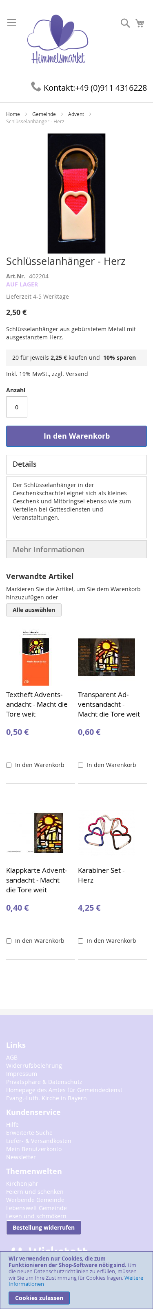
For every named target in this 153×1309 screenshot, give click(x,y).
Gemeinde (44, 114)
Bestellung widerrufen (44, 1227)
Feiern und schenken (35, 1191)
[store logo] (57, 39)
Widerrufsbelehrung (34, 1065)
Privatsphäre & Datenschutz (44, 1082)
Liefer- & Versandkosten (38, 1141)
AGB (12, 1057)
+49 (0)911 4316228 (95, 87)
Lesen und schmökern (36, 1216)
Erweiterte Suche (29, 1132)
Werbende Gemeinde (35, 1200)
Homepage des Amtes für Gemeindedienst (64, 1090)
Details (25, 464)
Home (13, 114)
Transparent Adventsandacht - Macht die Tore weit (109, 704)
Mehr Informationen (48, 549)
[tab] (76, 464)
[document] (76, 1280)
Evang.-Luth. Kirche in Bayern (46, 1098)
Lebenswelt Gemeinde (36, 1208)
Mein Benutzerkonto (34, 1149)
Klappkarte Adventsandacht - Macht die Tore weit (36, 879)
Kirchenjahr (22, 1183)
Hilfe (12, 1124)
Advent (76, 114)
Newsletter (21, 1157)
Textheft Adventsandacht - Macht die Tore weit (37, 704)
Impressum (21, 1073)
